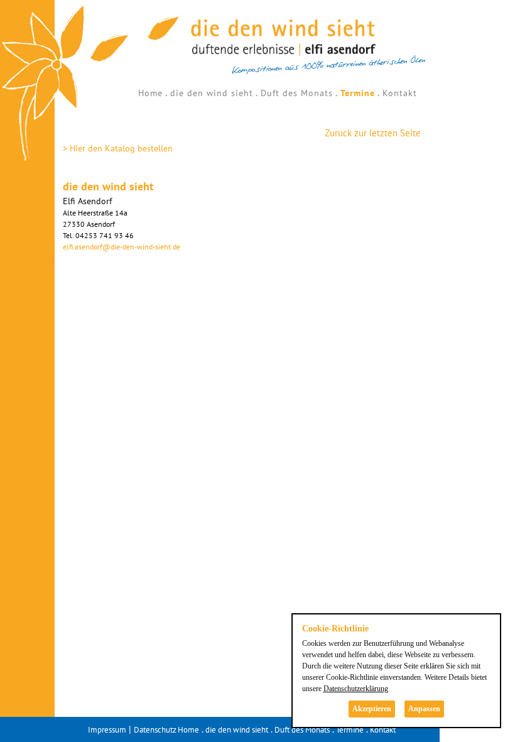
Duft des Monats (297, 93)
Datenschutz (155, 729)
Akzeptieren (371, 708)
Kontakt (399, 93)
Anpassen (424, 708)
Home (150, 93)
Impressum (107, 729)
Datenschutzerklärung (355, 688)
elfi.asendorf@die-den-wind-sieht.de (121, 246)
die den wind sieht (211, 93)
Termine (357, 93)
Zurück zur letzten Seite (373, 133)
